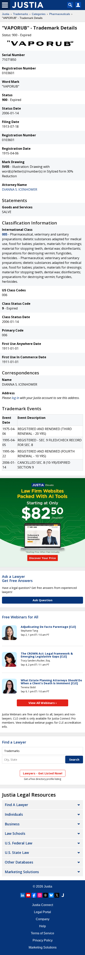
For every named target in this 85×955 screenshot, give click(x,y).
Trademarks (20, 14)
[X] (57, 895)
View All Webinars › (42, 703)
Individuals (14, 814)
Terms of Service (42, 933)
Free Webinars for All (20, 617)
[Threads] (45, 895)
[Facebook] (34, 895)
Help (42, 926)
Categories (38, 14)
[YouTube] (28, 895)
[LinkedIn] (22, 895)
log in (15, 398)
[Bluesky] (51, 895)
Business (12, 824)
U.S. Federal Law (18, 843)
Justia (5, 14)
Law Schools (15, 833)
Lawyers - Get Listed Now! (42, 773)
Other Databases (19, 862)
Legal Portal (42, 912)
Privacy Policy (43, 940)
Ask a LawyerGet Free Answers (17, 578)
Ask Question (42, 600)
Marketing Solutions (22, 871)
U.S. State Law (17, 852)
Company (42, 919)
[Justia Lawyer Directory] (62, 895)
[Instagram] (39, 895)
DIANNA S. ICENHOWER (19, 189)
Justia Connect (42, 905)
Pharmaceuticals (59, 14)
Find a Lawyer (14, 742)
